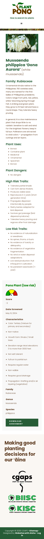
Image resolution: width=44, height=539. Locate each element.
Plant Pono (22, 8)
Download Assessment (16, 422)
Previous (7, 43)
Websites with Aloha (25, 533)
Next (36, 43)
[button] (22, 23)
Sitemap (33, 530)
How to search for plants (22, 18)
